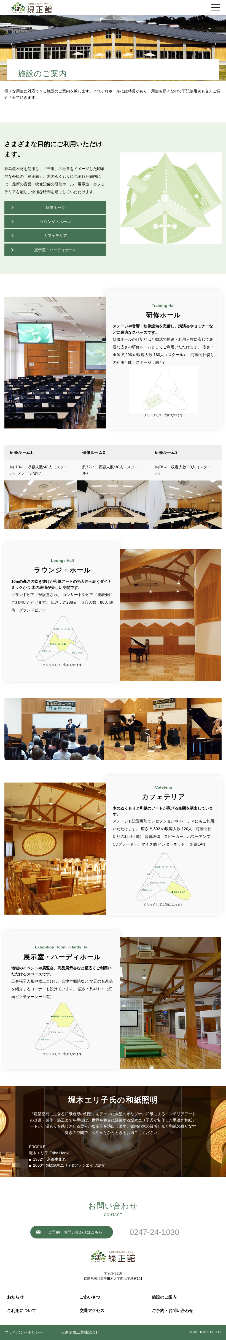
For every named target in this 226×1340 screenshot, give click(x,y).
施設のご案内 (164, 1297)
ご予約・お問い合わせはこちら (75, 1232)
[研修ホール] (163, 389)
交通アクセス (92, 1310)
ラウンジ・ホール (55, 221)
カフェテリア (55, 235)
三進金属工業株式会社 (80, 1332)
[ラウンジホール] (62, 638)
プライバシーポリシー (23, 1332)
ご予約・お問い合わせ (172, 1310)
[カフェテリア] (163, 877)
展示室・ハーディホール (55, 250)
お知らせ (15, 1297)
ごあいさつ (90, 1297)
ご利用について (21, 1310)
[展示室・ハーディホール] (62, 1026)
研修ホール (55, 207)
